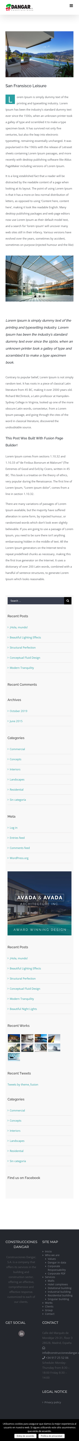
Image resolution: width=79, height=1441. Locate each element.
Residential (17, 789)
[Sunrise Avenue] (14, 1038)
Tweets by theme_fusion (23, 1084)
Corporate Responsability (57, 1268)
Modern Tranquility (22, 668)
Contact (49, 1314)
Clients (49, 1306)
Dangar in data (57, 1262)
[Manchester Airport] (27, 1047)
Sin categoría (18, 799)
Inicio (48, 1251)
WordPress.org (19, 858)
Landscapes (17, 779)
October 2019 (18, 711)
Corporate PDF (56, 1273)
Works (49, 1302)
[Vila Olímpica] (14, 1057)
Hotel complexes (58, 1284)
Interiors (15, 769)
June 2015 (16, 721)
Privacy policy (52, 1402)
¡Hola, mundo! (19, 627)
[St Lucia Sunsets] (40, 1038)
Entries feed (17, 838)
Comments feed (20, 848)
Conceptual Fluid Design (25, 657)
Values (52, 1259)
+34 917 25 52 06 (57, 1357)
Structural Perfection (23, 647)
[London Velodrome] (40, 1047)
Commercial (17, 749)
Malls (51, 1280)
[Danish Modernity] (54, 1038)
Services (50, 1277)
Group (49, 1310)
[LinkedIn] (21, 1333)
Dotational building (59, 1288)
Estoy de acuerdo (25, 1436)
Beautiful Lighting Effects (25, 637)
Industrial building (59, 1291)
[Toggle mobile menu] (71, 6)
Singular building (58, 1299)
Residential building (60, 1295)
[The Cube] (54, 1047)
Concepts (15, 759)
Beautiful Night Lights (23, 1009)
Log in (13, 827)
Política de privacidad (51, 1436)
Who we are (52, 1255)
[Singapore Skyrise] (27, 1038)
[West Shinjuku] (14, 1047)
